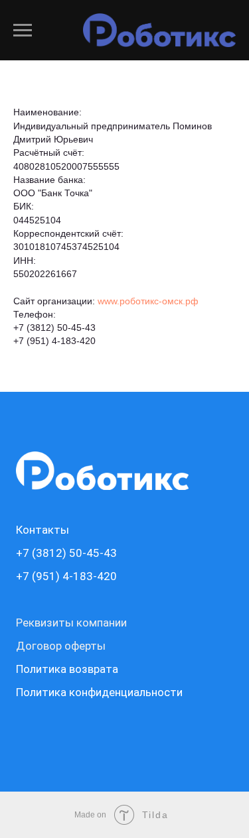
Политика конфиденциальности (99, 692)
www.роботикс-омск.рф (148, 301)
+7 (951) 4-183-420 (54, 340)
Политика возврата (67, 669)
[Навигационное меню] (22, 30)
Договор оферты (61, 645)
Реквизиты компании (71, 622)
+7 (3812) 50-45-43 (54, 327)
